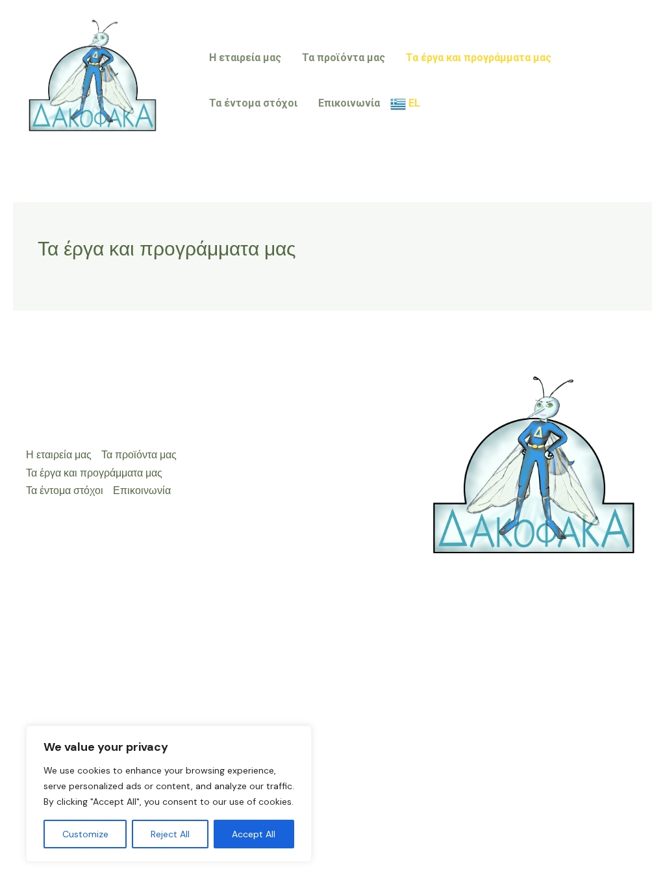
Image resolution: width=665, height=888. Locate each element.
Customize (85, 834)
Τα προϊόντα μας (343, 57)
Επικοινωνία (349, 103)
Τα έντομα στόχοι (253, 103)
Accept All (253, 834)
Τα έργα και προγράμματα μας (478, 57)
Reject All (170, 834)
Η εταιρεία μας (245, 57)
